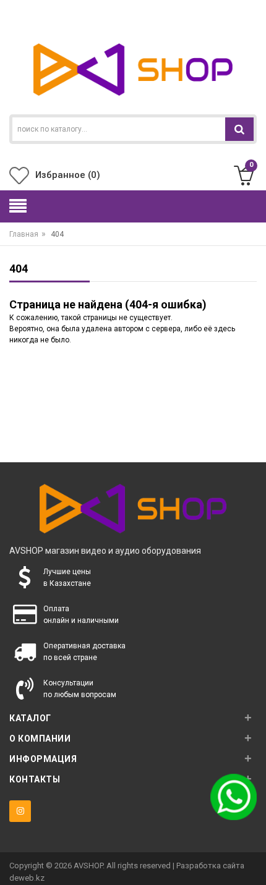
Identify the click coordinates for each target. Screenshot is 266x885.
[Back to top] (253, 863)
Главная (23, 234)
